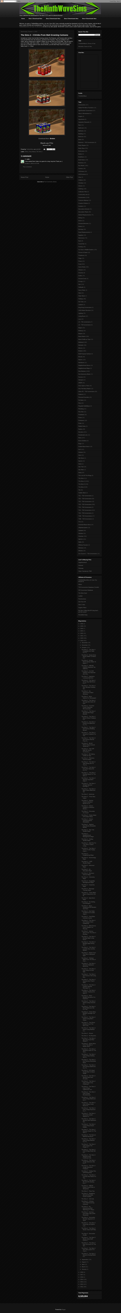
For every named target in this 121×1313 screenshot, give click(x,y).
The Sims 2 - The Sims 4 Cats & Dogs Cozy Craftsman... (88, 1082)
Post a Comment (27, 166)
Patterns (80, 394)
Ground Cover (82, 278)
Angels (80, 116)
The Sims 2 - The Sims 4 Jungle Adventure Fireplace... (88, 1167)
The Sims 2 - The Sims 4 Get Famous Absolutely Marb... (88, 1061)
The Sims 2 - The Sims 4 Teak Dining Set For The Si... (88, 763)
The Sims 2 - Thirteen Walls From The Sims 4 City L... (88, 959)
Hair (79, 284)
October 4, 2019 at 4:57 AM (32, 163)
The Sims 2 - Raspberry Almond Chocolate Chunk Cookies (88, 1195)
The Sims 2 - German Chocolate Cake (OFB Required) (88, 1213)
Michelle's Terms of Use (85, 46)
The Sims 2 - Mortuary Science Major (87, 873)
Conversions (81, 197)
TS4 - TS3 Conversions (85, 513)
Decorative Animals (83, 209)
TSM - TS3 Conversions (85, 519)
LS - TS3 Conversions (84, 325)
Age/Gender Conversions (85, 110)
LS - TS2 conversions (84, 322)
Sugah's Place (82, 607)
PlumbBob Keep (82, 614)
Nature (80, 359)
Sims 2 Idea (81, 604)
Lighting (80, 313)
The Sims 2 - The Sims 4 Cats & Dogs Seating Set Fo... (88, 1056)
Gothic (80, 275)
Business (80, 162)
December (85, 642)
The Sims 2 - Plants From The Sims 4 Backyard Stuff (88, 954)
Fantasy (80, 246)
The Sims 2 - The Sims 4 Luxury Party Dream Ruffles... (88, 1125)
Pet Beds (80, 400)
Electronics (81, 238)
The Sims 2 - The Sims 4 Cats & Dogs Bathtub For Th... (88, 1140)
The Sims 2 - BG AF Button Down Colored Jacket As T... (88, 745)
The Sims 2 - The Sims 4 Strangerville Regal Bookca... (88, 712)
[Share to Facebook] (53, 149)
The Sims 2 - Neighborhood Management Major (87, 835)
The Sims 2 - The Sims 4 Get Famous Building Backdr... (88, 729)
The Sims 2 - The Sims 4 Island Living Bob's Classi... (88, 1018)
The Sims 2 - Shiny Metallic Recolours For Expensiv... (88, 997)
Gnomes (80, 272)
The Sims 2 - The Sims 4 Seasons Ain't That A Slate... (88, 981)
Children (80, 180)
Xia (26, 159)
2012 (82, 1284)
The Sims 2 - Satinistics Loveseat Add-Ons (88, 677)
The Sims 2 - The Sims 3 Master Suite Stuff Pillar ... (88, 1229)
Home (23, 18)
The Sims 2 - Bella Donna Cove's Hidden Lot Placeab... (88, 927)
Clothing (80, 188)
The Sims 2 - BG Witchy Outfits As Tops (88, 754)
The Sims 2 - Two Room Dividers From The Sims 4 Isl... (88, 1024)
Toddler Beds (82, 492)
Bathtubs (80, 131)
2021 (82, 635)
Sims (79, 455)
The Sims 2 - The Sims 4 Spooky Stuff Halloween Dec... (88, 1120)
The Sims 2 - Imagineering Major (87, 854)
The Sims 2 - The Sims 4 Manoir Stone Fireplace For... (88, 718)
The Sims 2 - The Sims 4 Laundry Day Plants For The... (88, 1176)
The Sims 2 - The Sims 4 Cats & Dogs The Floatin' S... (88, 1145)
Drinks (26, 151)
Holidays (80, 298)
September (85, 1259)
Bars (79, 125)
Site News (81, 458)
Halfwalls (80, 287)
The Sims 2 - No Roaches (88, 1035)
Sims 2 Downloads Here (53, 18)
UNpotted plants (82, 527)
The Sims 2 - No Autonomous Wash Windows (87, 692)
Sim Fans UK (82, 601)
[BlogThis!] (49, 149)
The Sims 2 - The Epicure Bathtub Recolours (88, 1135)
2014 (82, 1279)
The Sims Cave (82, 593)
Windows (80, 548)
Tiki (79, 490)
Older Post (69, 177)
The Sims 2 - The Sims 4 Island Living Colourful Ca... (88, 1002)
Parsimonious (82, 599)
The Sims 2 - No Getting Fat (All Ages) (88, 902)
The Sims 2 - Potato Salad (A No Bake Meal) (88, 815)
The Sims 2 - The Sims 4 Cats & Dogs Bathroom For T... (88, 1099)
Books (80, 154)
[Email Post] (44, 149)
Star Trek (81, 466)
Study (80, 472)
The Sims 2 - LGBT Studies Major (86, 862)
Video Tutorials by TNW (85, 571)
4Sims (80, 584)
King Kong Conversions (85, 307)
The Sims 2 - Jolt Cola (87, 1199)
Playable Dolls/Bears (84, 406)
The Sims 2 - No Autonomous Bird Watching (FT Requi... (88, 1208)
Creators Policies (83, 203)
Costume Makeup (83, 200)
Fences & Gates (82, 252)
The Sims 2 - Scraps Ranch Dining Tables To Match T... (88, 662)
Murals (80, 356)
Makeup (80, 330)
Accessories (81, 105)
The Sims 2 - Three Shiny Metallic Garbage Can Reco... (88, 1013)
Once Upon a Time (83, 385)
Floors (80, 261)
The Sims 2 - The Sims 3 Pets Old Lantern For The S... (88, 1249)
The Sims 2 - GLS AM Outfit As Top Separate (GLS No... (88, 672)
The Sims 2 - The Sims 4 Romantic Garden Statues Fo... (88, 1115)
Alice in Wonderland (84, 113)
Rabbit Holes (82, 426)
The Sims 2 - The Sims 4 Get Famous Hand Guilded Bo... (88, 922)
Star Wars (81, 469)
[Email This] (47, 149)
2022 (82, 633)
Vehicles (80, 533)
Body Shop (81, 148)
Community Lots (83, 194)
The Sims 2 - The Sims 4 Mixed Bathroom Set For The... (88, 1008)
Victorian (80, 536)
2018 (82, 1272)
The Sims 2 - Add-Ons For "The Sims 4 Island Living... (88, 844)
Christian (80, 183)
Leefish (80, 596)
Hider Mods (81, 296)
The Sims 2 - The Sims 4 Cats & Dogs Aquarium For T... (88, 1109)
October (84, 647)
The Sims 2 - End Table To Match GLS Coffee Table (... (88, 912)
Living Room (81, 316)
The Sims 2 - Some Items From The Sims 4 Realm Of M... (88, 1045)
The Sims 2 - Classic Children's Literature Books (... (87, 807)
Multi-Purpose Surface (84, 353)
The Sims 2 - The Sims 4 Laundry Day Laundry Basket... (88, 949)
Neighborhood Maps (84, 368)
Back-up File (46, 143)
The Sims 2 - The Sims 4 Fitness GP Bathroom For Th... (88, 723)
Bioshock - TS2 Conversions (86, 142)
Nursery (80, 377)
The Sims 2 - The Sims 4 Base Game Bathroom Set (88, 790)
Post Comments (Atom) (50, 181)
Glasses (80, 270)
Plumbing (81, 409)
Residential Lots (82, 435)
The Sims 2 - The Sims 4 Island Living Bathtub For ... (88, 1029)
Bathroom (81, 128)
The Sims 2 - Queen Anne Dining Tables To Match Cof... (88, 656)
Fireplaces (81, 255)
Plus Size (81, 411)
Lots (79, 319)
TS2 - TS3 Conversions (85, 498)
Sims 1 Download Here (35, 18)
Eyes (79, 241)
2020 (82, 638)
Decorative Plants (83, 212)
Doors (80, 220)
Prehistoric (81, 420)
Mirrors (80, 348)
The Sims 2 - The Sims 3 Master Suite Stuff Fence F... (88, 1239)
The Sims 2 (39, 151)
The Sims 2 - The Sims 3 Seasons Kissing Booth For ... (88, 1255)
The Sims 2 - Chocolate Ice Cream (88, 812)
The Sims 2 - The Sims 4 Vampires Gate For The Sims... (88, 1050)
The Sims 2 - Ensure (87, 1033)
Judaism (80, 304)
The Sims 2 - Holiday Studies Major (87, 839)
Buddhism (81, 157)
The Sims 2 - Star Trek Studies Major (87, 830)
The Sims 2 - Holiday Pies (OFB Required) (88, 1171)
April (83, 1264)
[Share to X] (51, 149)
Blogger (63, 1309)
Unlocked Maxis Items (84, 524)
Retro (79, 437)
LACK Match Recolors (84, 310)
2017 (82, 1274)
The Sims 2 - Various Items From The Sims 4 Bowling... (88, 932)
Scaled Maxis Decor (84, 446)
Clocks (80, 186)
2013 (82, 1282)
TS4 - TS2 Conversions (85, 510)
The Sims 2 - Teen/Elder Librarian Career (88, 917)
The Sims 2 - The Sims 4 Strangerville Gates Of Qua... (88, 702)
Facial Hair (81, 243)
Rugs (79, 443)
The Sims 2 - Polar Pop (88, 1191)
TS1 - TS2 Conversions (85, 495)
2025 (82, 626)
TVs (79, 521)
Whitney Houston (83, 545)
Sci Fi (79, 449)
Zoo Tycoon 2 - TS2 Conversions (87, 553)
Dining (80, 217)
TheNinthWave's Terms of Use (86, 43)
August (84, 1262)
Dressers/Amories (83, 223)
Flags (79, 258)
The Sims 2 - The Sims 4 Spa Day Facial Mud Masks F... (88, 1039)
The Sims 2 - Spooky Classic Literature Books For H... (87, 802)
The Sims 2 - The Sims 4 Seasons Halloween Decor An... (88, 965)
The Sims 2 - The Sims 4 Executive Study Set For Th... (88, 769)
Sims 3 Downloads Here (71, 18)
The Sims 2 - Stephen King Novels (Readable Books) (88, 826)
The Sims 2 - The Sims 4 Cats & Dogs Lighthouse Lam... (88, 1088)
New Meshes (82, 371)
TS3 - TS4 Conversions (85, 507)
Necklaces (81, 362)
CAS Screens (82, 174)
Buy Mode (81, 165)
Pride (79, 423)
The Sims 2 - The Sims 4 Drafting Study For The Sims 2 (88, 774)
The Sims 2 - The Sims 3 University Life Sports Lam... (88, 1224)
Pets (79, 403)
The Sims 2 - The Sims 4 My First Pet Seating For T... (88, 1182)
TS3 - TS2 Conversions (85, 504)
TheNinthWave (82, 96)
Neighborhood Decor (84, 365)
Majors (80, 327)
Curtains (80, 206)
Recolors (80, 432)
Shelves (80, 452)
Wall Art (80, 539)
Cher (79, 177)
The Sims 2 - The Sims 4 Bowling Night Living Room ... (88, 938)
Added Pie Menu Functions (86, 107)
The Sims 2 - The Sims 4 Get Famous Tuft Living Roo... (88, 975)
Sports (80, 461)
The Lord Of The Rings (84, 475)
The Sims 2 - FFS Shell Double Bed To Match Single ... (88, 1072)
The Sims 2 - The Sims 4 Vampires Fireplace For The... (88, 734)
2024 (82, 628)
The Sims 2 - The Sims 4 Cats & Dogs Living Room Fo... (88, 1104)
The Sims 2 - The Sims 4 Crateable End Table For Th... (88, 651)
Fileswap (80, 568)
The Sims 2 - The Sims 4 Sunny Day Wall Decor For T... (88, 682)
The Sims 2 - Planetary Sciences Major (87, 758)
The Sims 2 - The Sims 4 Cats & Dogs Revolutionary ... (88, 1093)
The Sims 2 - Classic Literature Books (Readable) (87, 820)
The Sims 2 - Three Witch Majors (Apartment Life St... (88, 894)
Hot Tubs (80, 301)
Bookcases (81, 151)
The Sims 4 (81, 487)
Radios (80, 429)
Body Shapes (82, 145)
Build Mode (81, 160)
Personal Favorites (83, 397)
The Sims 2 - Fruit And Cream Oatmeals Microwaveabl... (87, 707)
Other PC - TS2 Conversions (86, 391)
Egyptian (80, 235)
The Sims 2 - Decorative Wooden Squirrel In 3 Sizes (88, 1219)
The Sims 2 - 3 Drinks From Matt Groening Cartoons (87, 1203)
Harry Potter (81, 290)
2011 (81, 1286)
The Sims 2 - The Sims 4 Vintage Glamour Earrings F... (88, 785)
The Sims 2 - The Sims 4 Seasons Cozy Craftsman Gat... (88, 1156)
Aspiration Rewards (83, 122)
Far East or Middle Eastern (85, 249)
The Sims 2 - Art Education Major (86, 870)
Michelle (80, 345)
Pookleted (81, 414)
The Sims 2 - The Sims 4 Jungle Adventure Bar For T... (88, 1162)
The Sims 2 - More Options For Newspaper (88, 697)
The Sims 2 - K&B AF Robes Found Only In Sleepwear (88, 1187)
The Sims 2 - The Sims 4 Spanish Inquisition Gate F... (88, 779)
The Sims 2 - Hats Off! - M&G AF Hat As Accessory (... (88, 750)
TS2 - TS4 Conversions (85, 501)
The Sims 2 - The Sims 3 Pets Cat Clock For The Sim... (88, 1244)
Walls (79, 542)
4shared (80, 565)
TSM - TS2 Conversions (85, 516)
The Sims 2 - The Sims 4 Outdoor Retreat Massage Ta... (88, 986)
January (84, 1269)
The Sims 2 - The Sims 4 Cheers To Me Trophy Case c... (88, 850)
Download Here (44, 138)
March (84, 1266)
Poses (80, 417)
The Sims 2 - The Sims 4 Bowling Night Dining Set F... (88, 943)
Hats (79, 293)
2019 (82, 640)
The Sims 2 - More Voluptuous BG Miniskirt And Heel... (88, 907)
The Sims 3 (81, 484)
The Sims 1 (81, 478)
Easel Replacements (84, 232)
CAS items (81, 171)
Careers (80, 168)
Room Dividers (82, 440)
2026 (82, 623)
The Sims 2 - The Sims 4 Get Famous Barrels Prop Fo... (88, 739)
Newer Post (24, 177)
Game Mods (81, 267)
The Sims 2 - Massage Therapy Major (87, 889)
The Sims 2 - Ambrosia (87, 794)
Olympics (81, 380)
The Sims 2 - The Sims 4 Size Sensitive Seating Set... (88, 687)
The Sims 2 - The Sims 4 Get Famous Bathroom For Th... (88, 1066)
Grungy (80, 281)
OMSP (80, 382)
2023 (82, 631)
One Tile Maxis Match (84, 388)
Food (30, 151)
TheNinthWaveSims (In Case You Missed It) (30, 26)
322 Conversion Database (85, 590)
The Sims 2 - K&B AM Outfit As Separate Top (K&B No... (88, 667)
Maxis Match (81, 336)
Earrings (80, 229)
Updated (80, 530)
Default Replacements (84, 215)
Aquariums (81, 119)
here (28, 46)
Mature (34, 151)
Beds (79, 139)
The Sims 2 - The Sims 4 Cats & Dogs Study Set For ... (88, 1151)
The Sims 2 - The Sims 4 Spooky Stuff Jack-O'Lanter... (88, 1077)
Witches (80, 550)
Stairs (80, 464)
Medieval (80, 342)
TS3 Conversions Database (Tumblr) (88, 587)
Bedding (80, 133)
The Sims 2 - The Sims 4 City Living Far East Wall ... (88, 970)
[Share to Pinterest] (54, 149)
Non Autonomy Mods (84, 374)
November (85, 645)
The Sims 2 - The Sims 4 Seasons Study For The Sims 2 (88, 1131)
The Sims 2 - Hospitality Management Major (88, 881)
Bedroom (81, 136)
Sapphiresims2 (82, 562)
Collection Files (82, 191)
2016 (82, 1277)
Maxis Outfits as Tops (84, 339)
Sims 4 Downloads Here (89, 18)
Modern (80, 351)
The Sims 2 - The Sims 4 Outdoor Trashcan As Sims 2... (88, 992)
